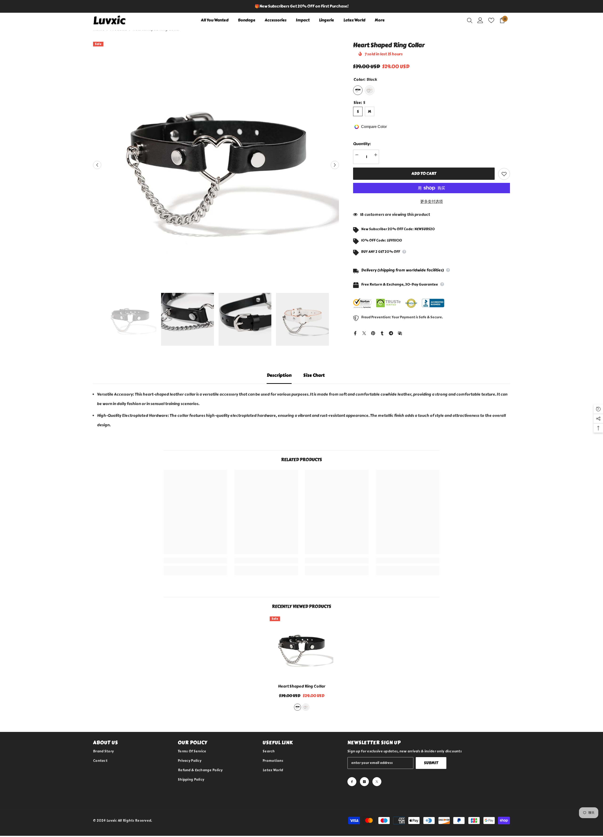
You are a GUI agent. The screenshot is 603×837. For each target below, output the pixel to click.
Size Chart (314, 375)
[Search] (469, 20)
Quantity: (362, 144)
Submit (431, 763)
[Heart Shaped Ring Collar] (301, 648)
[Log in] (480, 20)
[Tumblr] (382, 332)
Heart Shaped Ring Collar (301, 686)
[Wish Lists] (491, 20)
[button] (97, 165)
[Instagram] (364, 781)
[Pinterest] (373, 332)
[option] (301, 6)
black (297, 707)
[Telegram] (391, 332)
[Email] (400, 332)
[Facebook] (355, 332)
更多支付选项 (431, 202)
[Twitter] (364, 332)
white (305, 707)
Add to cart (424, 173)
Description (279, 375)
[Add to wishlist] (504, 174)
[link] (195, 560)
